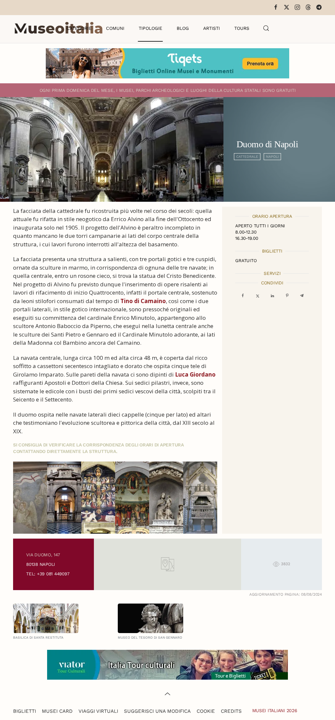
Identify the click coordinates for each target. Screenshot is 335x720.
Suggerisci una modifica (157, 711)
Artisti (211, 28)
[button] (266, 28)
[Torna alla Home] (58, 28)
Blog (183, 28)
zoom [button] (30, 497)
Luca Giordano (195, 374)
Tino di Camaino (143, 301)
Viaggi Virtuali (98, 711)
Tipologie (150, 28)
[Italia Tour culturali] (167, 664)
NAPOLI (272, 156)
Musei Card (57, 711)
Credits (231, 711)
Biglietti (24, 711)
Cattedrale (247, 156)
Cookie (206, 711)
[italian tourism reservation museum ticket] (167, 63)
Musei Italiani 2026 (274, 710)
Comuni (115, 28)
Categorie (79, 28)
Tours (241, 28)
